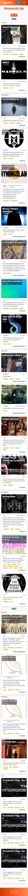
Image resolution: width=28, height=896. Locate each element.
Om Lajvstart (14, 891)
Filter (15, 15)
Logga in (19, 2)
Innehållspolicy (14, 893)
